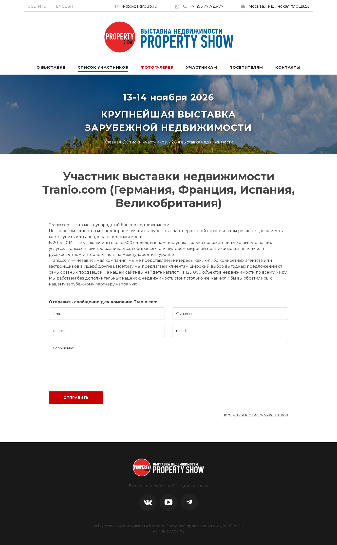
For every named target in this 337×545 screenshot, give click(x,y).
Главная (113, 142)
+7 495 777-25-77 (207, 6)
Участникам (201, 67)
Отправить (76, 397)
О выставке (51, 67)
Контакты (287, 67)
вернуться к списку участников (255, 415)
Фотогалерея (157, 67)
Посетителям (246, 67)
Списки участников (146, 142)
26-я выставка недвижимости (202, 142)
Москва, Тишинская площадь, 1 (280, 6)
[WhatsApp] (178, 6)
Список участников (103, 67)
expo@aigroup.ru (139, 6)
